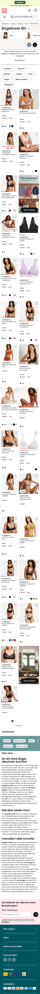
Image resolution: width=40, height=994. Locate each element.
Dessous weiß (21, 746)
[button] (35, 10)
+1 (16, 424)
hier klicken (5, 922)
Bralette (7, 741)
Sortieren (7, 69)
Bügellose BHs (34, 23)
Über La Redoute (9, 929)
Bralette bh (8, 746)
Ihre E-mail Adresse (9, 910)
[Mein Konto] (29, 10)
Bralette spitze (19, 741)
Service (6, 938)
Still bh (31, 741)
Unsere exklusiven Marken (12, 946)
